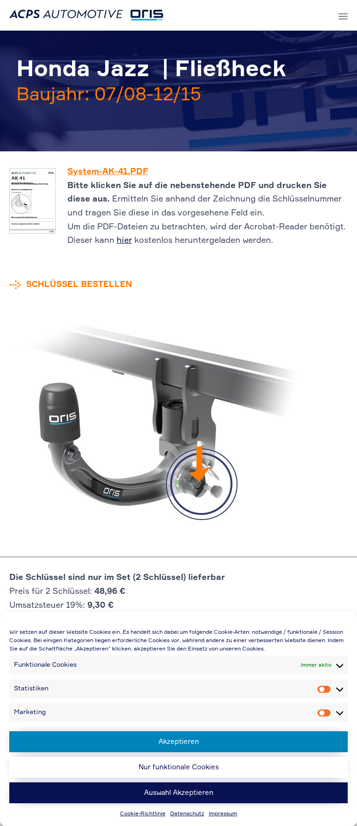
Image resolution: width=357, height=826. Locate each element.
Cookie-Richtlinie (142, 814)
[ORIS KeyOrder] (86, 15)
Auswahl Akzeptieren (178, 792)
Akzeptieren (179, 741)
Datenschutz (187, 814)
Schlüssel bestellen (79, 284)
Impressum (223, 814)
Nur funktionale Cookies (179, 767)
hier (124, 240)
